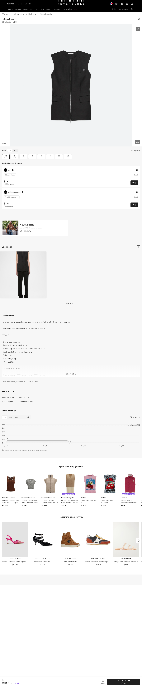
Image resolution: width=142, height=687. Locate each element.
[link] (71, 176)
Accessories (56, 9)
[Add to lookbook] (138, 247)
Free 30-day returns (11, 197)
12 (68, 156)
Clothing (33, 9)
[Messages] (127, 4)
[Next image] (139, 85)
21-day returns (10, 175)
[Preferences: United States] (111, 4)
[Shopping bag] (121, 4)
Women (10, 3)
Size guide (135, 150)
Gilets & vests (46, 14)
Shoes (41, 9)
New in (18, 9)
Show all (70, 374)
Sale (75, 9)
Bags (48, 9)
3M (10, 417)
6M (16, 417)
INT (15, 150)
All (5, 156)
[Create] (116, 4)
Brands (25, 9)
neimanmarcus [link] (14, 192)
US (10, 150)
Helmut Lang (18, 14)
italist (80, 466)
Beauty (28, 3)
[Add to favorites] (139, 19)
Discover (10, 9)
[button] (121, 9)
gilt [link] (9, 170)
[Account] (132, 4)
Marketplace (67, 9)
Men (20, 3)
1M (5, 417)
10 (59, 156)
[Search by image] (132, 9)
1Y (22, 417)
